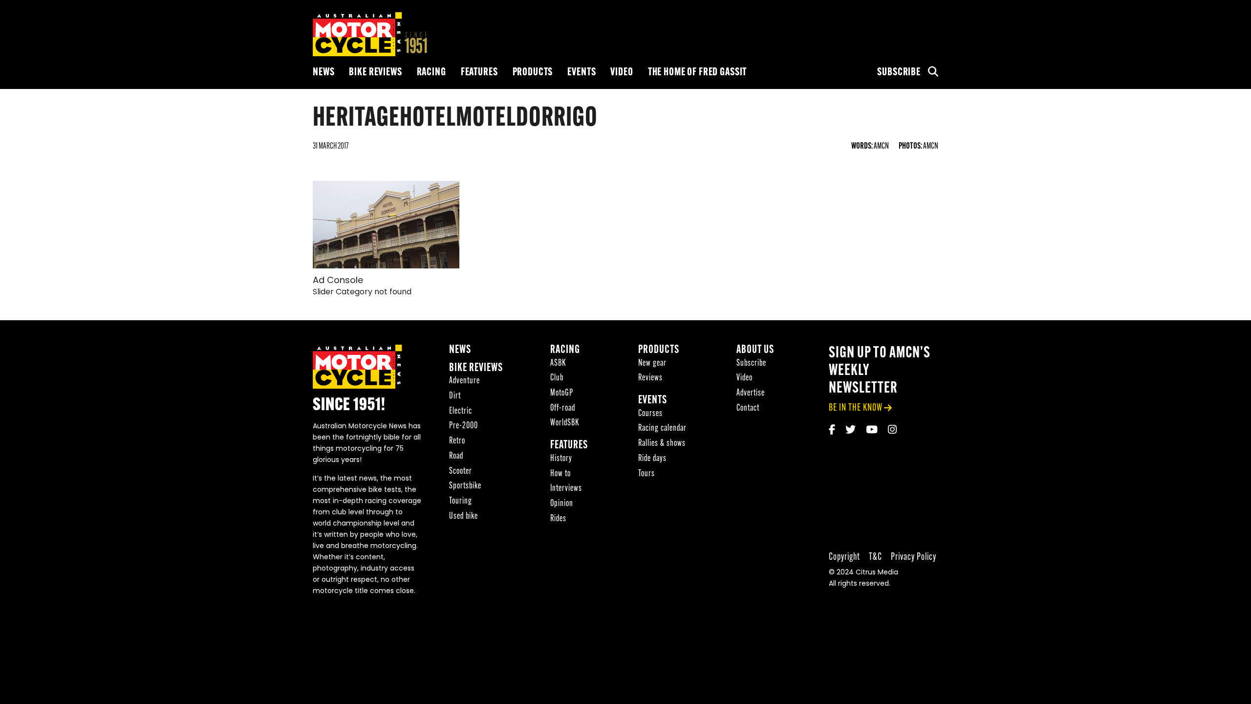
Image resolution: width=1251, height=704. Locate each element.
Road (456, 456)
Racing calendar (662, 428)
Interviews (566, 488)
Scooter (460, 471)
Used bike (463, 516)
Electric (460, 411)
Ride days (652, 458)
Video (621, 72)
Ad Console (338, 281)
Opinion (561, 503)
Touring (460, 501)
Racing (431, 72)
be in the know (856, 408)
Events (581, 72)
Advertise (750, 393)
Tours (646, 474)
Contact (747, 408)
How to (560, 474)
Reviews (650, 378)
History (561, 458)
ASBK (558, 363)
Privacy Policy (913, 557)
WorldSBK (564, 423)
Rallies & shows (662, 443)
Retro (457, 441)
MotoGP (561, 393)
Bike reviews (375, 72)
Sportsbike (465, 486)
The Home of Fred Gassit (697, 72)
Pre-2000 (463, 426)
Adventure (464, 381)
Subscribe (899, 72)
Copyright (844, 557)
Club (556, 378)
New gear (652, 363)
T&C (875, 557)
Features (479, 72)
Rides (558, 519)
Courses (650, 413)
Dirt (455, 396)
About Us (755, 350)
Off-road (562, 408)
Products (533, 72)
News (323, 72)
